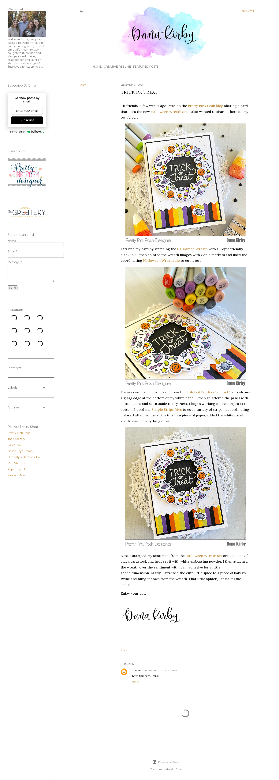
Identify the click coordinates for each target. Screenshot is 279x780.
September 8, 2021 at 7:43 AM (160, 670)
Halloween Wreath (192, 249)
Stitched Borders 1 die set (207, 392)
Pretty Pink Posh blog (205, 106)
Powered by (17, 131)
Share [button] (83, 85)
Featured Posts (145, 66)
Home (97, 66)
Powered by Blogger (169, 761)
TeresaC (137, 670)
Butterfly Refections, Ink (24, 457)
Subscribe (27, 120)
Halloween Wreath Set (169, 111)
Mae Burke (176, 769)
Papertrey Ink (17, 469)
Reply (136, 681)
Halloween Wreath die (161, 260)
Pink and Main (17, 475)
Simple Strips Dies (166, 409)
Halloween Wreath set (204, 556)
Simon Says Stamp (20, 451)
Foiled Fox (14, 445)
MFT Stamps (16, 463)
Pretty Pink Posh (19, 433)
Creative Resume (117, 66)
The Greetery (16, 439)
